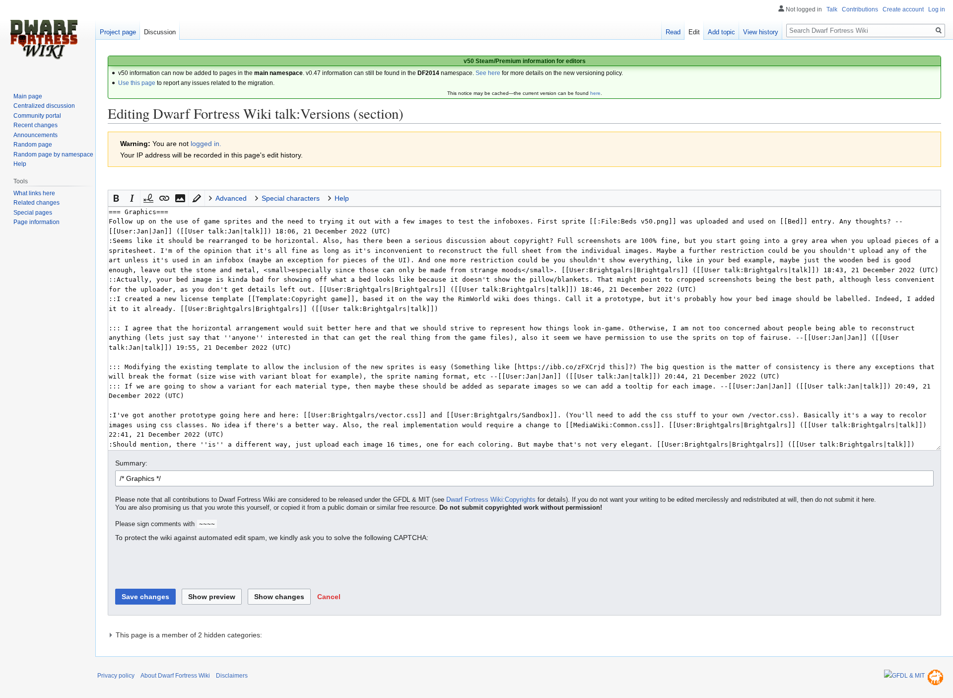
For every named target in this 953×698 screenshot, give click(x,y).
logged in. (206, 144)
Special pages (32, 212)
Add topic (721, 32)
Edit (694, 32)
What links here (34, 193)
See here (488, 73)
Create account (903, 9)
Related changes (36, 202)
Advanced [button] (231, 198)
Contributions (860, 9)
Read (673, 32)
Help (19, 163)
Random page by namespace (53, 154)
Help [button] (342, 198)
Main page (27, 96)
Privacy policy (116, 675)
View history (760, 32)
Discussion (160, 32)
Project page (118, 32)
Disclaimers (232, 675)
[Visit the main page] (43, 39)
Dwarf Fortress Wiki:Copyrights (491, 499)
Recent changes (35, 125)
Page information (36, 222)
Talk (831, 9)
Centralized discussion (44, 105)
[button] (116, 198)
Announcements (35, 135)
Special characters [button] (291, 198)
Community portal (37, 115)
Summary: (131, 463)
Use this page (136, 83)
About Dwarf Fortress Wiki (175, 675)
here (595, 93)
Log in (936, 9)
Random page (32, 144)
